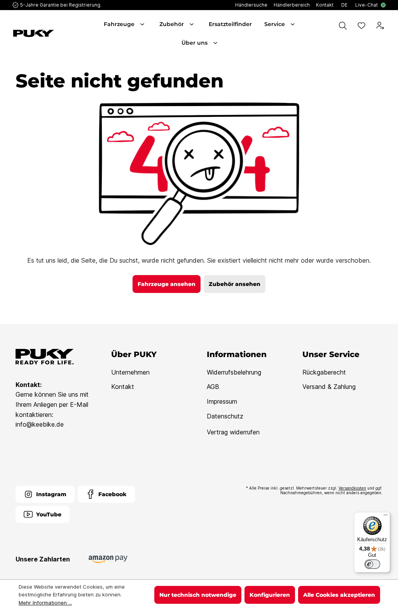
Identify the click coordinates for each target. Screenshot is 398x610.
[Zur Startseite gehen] (41, 33)
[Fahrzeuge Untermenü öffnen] (143, 24)
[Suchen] (342, 25)
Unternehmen (130, 372)
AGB (213, 386)
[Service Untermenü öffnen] (293, 24)
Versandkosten (352, 488)
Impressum (222, 401)
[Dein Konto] (380, 25)
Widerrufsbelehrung (234, 372)
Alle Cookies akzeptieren (339, 594)
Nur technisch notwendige (197, 594)
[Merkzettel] (361, 25)
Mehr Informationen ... (45, 603)
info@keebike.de (40, 424)
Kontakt (122, 386)
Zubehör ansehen (234, 284)
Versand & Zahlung (329, 386)
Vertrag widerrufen (233, 432)
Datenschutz (225, 416)
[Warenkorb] (384, 42)
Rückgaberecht (324, 372)
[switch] (372, 564)
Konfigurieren (270, 594)
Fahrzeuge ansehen (167, 284)
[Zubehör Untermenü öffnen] (192, 24)
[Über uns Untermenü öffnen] (216, 43)
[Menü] (385, 516)
